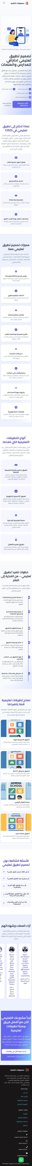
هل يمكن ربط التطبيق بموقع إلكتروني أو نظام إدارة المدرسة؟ (16, 894)
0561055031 (11, 1056)
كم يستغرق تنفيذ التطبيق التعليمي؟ (16, 879)
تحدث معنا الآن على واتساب (16, 1051)
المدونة (25, 1125)
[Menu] (4, 3)
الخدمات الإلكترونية (22, 1121)
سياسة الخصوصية (22, 1100)
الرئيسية (25, 1113)
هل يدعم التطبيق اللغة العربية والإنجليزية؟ (14, 886)
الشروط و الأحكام (22, 1104)
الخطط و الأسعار (23, 1117)
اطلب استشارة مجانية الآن (22, 104)
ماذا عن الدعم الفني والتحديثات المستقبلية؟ (15, 903)
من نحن (25, 1092)
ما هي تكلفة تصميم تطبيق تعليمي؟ (16, 872)
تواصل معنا (24, 1096)
